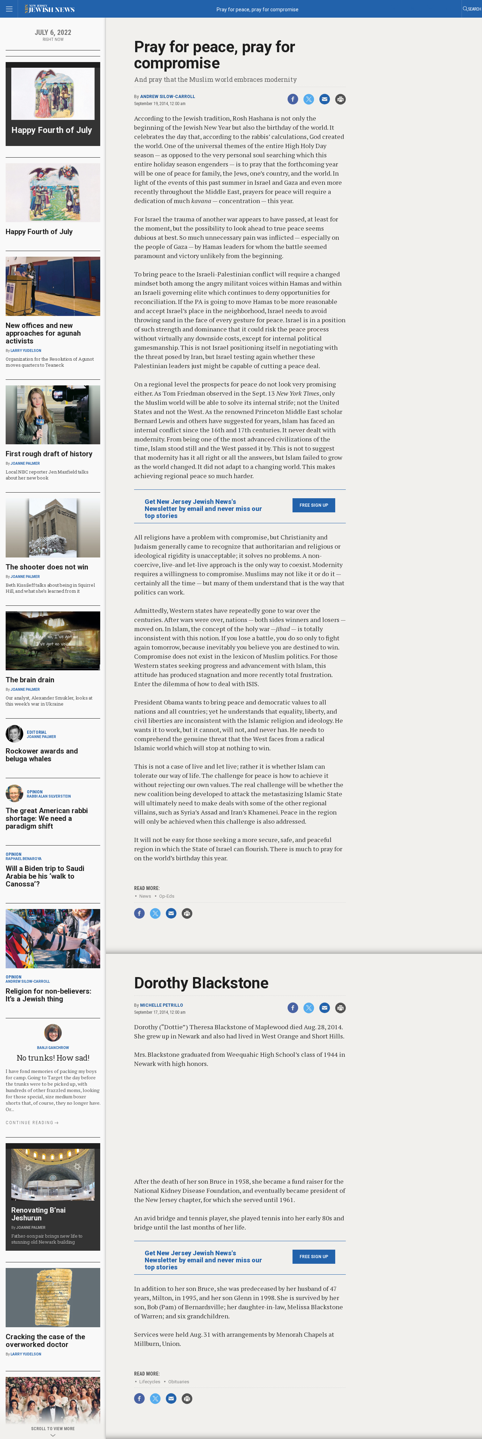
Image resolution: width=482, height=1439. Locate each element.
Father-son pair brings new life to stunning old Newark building (47, 1239)
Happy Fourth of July (51, 130)
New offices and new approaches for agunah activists (43, 333)
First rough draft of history (49, 454)
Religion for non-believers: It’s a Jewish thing (48, 995)
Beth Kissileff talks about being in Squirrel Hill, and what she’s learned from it (50, 588)
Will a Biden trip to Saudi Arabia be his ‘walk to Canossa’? (45, 876)
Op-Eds (166, 896)
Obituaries (178, 1381)
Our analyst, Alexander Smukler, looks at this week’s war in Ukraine (49, 701)
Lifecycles (149, 1381)
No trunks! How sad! (53, 1058)
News (145, 896)
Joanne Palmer (25, 463)
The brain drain (30, 680)
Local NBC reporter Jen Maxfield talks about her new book (47, 475)
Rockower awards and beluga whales (42, 755)
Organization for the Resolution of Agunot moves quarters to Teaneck (50, 362)
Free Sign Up (314, 505)
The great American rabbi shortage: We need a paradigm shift (47, 818)
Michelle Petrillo (161, 1005)
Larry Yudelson (26, 351)
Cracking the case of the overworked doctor (45, 1341)
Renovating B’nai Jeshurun (38, 1214)
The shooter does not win (47, 567)
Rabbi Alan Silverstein (49, 796)
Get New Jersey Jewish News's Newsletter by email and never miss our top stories (203, 508)
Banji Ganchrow (53, 1048)
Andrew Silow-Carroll (167, 96)
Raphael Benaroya (24, 859)
